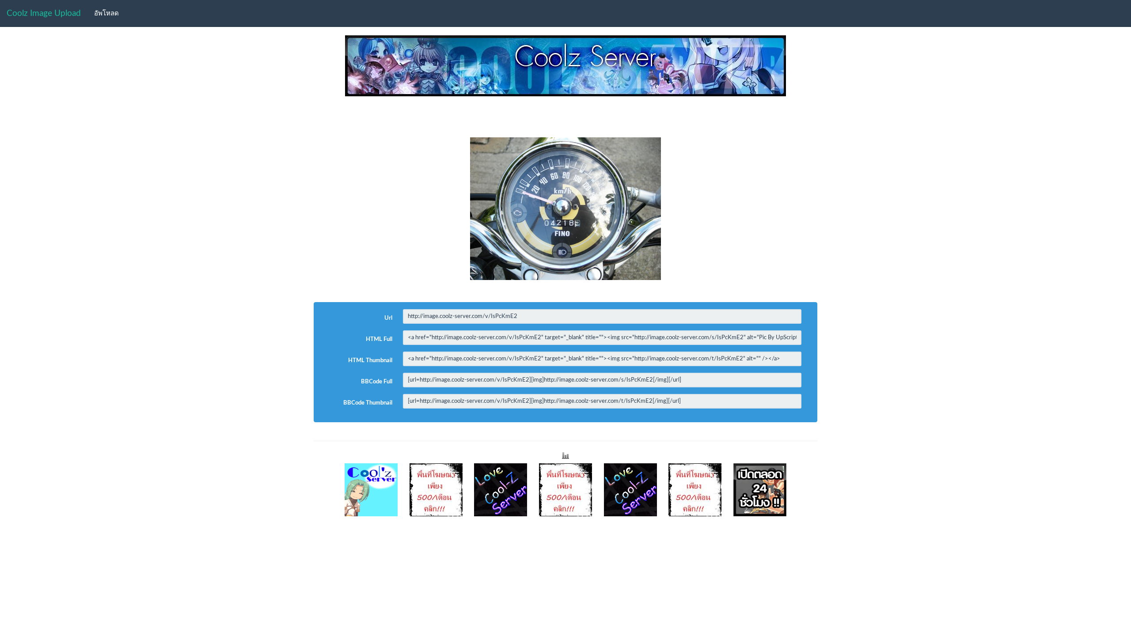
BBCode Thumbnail (367, 403)
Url (388, 318)
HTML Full (379, 339)
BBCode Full (376, 382)
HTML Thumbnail (370, 360)
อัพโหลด (106, 13)
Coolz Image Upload (44, 13)
